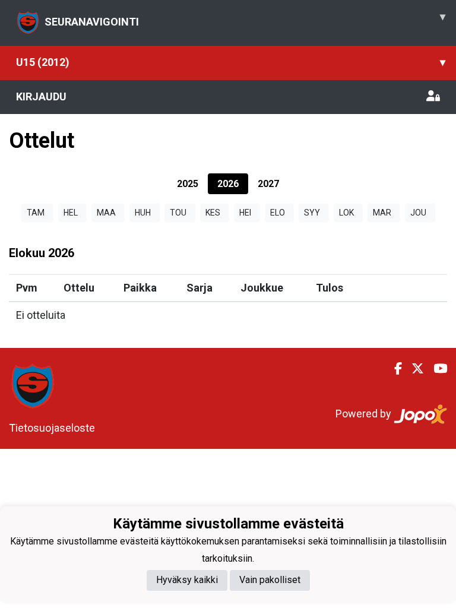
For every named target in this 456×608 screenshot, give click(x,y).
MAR (382, 212)
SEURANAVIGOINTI (245, 19)
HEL (71, 212)
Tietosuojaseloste (52, 428)
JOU (418, 212)
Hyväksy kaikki (187, 579)
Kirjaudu (41, 96)
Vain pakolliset (269, 579)
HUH (143, 212)
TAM (36, 212)
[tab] (187, 183)
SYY (312, 212)
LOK (346, 212)
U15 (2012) (230, 62)
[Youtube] (435, 368)
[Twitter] (413, 368)
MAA (106, 212)
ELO (277, 212)
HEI (245, 212)
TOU (178, 212)
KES (212, 212)
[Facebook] (393, 368)
